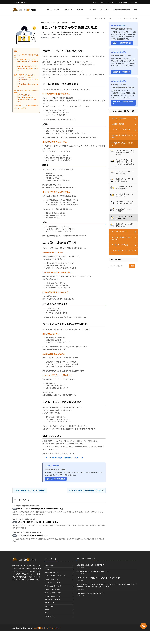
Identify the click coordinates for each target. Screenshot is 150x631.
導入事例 (92, 9)
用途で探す (81, 9)
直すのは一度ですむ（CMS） (52, 572)
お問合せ (110, 2)
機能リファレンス (49, 603)
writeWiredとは (53, 9)
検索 (132, 266)
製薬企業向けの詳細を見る (121, 72)
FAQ (136, 9)
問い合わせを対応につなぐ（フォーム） (55, 576)
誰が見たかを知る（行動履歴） (53, 589)
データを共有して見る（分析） (53, 586)
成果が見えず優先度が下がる (26, 66)
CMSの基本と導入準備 (119, 118)
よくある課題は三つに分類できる (25, 59)
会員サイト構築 (49, 606)
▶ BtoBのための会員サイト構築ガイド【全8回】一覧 (64, 458)
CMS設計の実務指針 (118, 124)
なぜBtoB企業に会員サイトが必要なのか (32, 535)
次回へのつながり (20, 108)
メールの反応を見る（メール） (53, 582)
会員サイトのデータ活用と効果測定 (122, 251)
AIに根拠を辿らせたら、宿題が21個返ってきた (93, 571)
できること (68, 9)
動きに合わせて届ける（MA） (53, 596)
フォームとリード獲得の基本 (121, 130)
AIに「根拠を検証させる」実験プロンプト (91, 565)
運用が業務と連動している (26, 97)
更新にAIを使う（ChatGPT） (52, 599)
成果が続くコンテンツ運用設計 (30, 490)
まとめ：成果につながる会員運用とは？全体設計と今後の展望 (40, 508)
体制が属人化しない (24, 95)
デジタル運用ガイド (121, 2)
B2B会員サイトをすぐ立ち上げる (123, 103)
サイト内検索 (134, 2)
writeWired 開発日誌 (121, 9)
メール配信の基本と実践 (119, 231)
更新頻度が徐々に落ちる (25, 77)
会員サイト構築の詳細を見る (55, 479)
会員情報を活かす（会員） (52, 579)
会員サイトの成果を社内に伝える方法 (86, 490)
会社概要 (95, 2)
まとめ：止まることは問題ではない (26, 106)
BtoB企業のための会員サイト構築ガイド (123, 18)
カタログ (103, 2)
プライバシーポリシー (53, 628)
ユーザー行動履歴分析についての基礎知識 (122, 238)
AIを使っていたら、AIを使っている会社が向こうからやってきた (99, 578)
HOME (88, 18)
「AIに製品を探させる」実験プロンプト (90, 593)
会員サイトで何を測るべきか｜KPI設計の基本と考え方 (37, 522)
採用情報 (42, 628)
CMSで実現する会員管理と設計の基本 (122, 136)
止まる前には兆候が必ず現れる (24, 75)
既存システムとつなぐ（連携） (53, 593)
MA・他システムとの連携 (120, 245)
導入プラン (104, 9)
